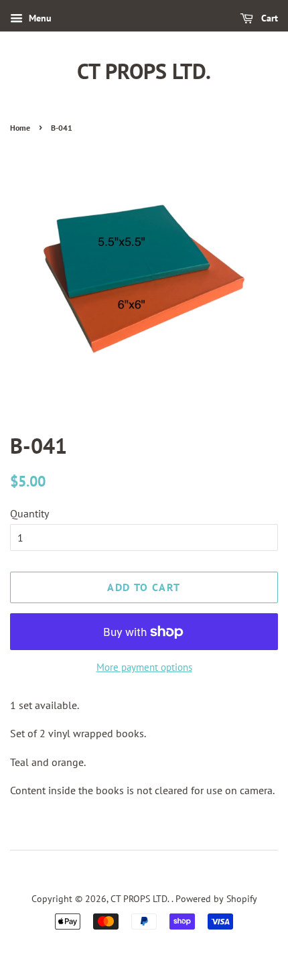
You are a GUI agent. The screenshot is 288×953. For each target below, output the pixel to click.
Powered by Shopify (216, 899)
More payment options (144, 667)
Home (20, 128)
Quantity (29, 513)
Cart (268, 18)
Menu (39, 18)
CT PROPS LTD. (144, 71)
